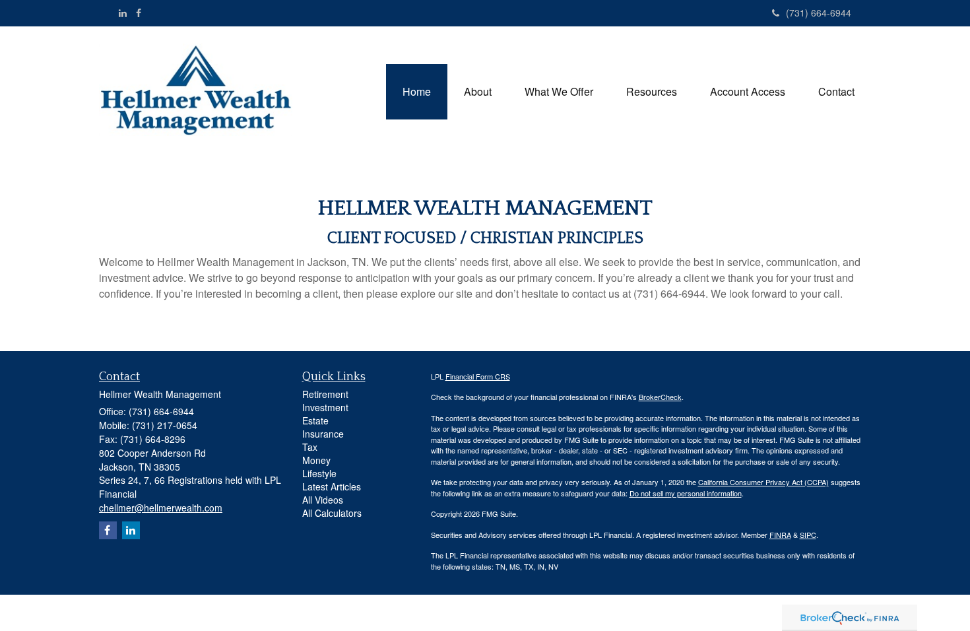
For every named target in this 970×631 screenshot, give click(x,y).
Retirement (325, 394)
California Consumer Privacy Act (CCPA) (763, 482)
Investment (325, 407)
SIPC (808, 534)
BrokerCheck (660, 396)
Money (316, 460)
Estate (315, 420)
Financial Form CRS (477, 376)
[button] (477, 91)
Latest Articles (331, 486)
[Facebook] (138, 12)
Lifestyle (319, 473)
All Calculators (332, 512)
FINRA (780, 534)
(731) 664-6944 (818, 12)
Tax (309, 446)
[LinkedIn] (123, 12)
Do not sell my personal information (686, 493)
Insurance (323, 433)
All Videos (322, 499)
